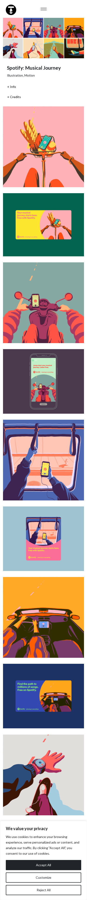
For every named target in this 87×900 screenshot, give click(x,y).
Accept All (43, 865)
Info (13, 87)
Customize (43, 877)
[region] (43, 860)
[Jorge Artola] (10, 9)
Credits (15, 97)
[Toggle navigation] (43, 9)
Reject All (44, 890)
